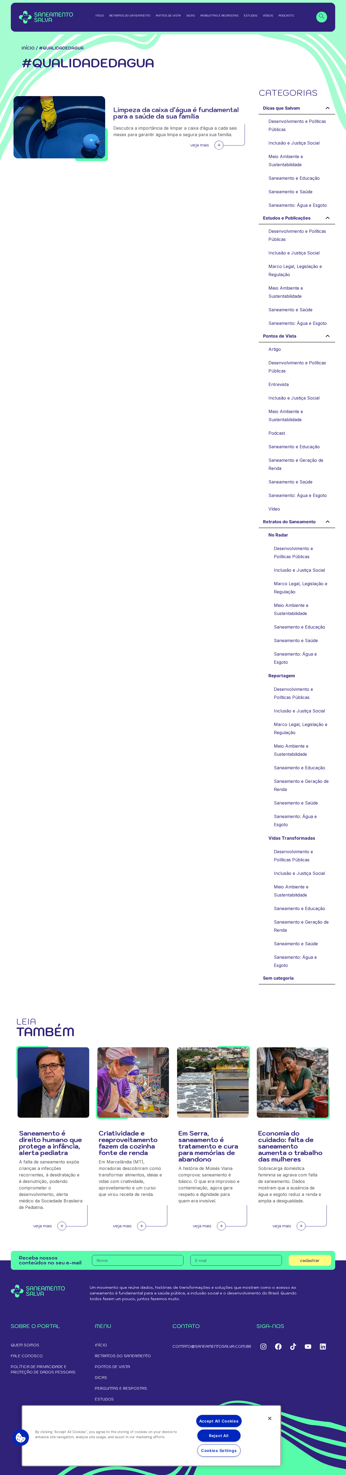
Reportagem (281, 675)
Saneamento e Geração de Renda (295, 464)
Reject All (219, 1435)
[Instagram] (263, 1346)
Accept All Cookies (219, 1421)
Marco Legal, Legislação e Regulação (295, 270)
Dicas (190, 15)
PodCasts (286, 15)
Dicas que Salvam (281, 108)
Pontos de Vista (168, 15)
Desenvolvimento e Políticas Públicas (297, 125)
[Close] (270, 1418)
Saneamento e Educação (294, 178)
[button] (20, 1437)
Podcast (276, 433)
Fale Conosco (27, 1355)
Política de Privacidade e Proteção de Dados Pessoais (43, 1369)
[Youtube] (308, 1346)
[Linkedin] (323, 1346)
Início (99, 15)
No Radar (278, 535)
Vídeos (268, 15)
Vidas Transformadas (291, 838)
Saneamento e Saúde (290, 191)
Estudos (250, 15)
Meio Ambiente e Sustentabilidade (285, 160)
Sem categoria (278, 978)
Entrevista (278, 384)
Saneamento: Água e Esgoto (297, 205)
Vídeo (274, 509)
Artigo (274, 349)
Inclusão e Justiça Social (294, 143)
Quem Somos (25, 1345)
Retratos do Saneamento (129, 15)
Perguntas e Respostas (219, 15)
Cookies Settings (219, 1450)
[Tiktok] (293, 1346)
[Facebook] (278, 1346)
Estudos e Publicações (287, 218)
